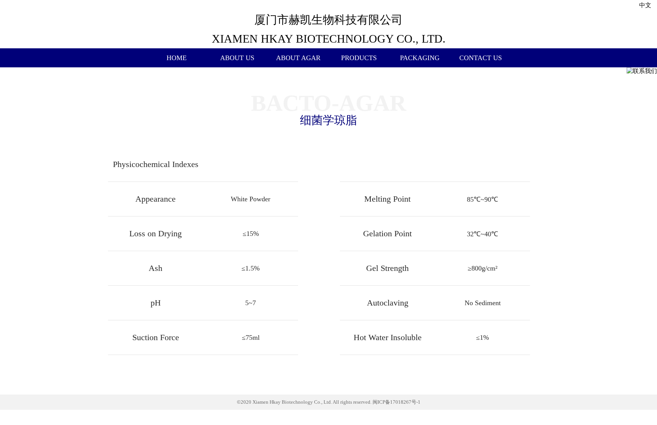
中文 (645, 5)
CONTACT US (480, 58)
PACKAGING (420, 58)
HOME (177, 58)
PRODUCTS (359, 58)
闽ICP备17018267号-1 (397, 402)
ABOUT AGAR (298, 58)
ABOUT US (237, 58)
